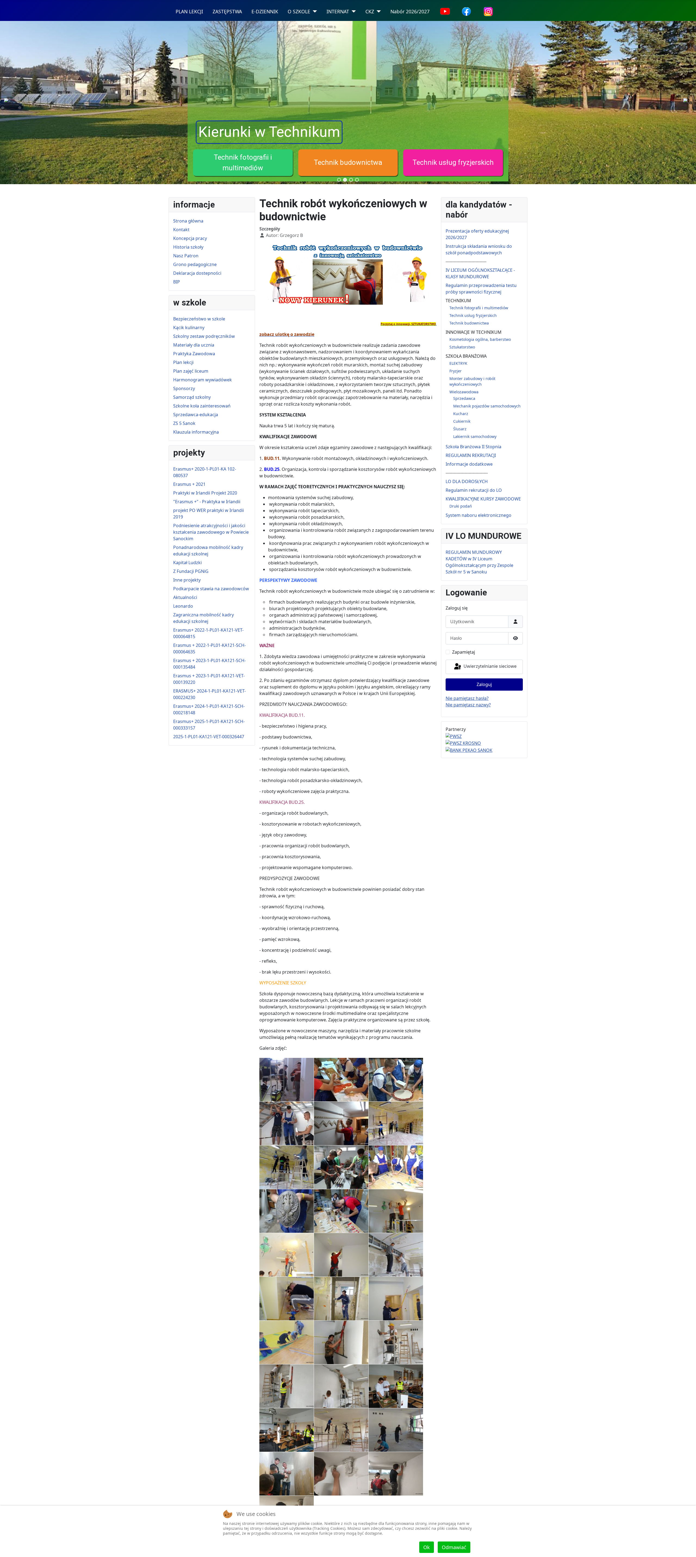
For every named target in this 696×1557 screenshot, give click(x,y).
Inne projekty (187, 580)
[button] (243, 170)
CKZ (369, 11)
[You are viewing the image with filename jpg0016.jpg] (341, 1298)
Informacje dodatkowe (469, 464)
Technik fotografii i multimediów (478, 307)
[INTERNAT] (352, 11)
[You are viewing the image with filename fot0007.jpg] (341, 1167)
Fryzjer (243, 170)
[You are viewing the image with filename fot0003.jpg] (286, 1123)
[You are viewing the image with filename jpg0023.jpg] (396, 1386)
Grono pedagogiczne (195, 264)
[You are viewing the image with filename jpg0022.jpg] (341, 1386)
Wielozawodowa (453, 170)
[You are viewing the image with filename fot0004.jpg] (341, 1123)
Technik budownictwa (469, 323)
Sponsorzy (184, 388)
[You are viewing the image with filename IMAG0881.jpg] (286, 1079)
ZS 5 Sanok (184, 423)
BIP (176, 282)
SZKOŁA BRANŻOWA (466, 356)
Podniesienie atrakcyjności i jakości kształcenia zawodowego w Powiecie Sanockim (211, 532)
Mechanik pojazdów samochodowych (487, 406)
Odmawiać (454, 1547)
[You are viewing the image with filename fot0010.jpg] (341, 1211)
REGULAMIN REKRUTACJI (471, 455)
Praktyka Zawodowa (194, 354)
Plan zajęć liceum (190, 371)
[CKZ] (377, 11)
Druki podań (460, 506)
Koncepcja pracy (190, 238)
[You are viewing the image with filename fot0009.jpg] (286, 1211)
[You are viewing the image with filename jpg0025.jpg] (341, 1430)
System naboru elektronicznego (478, 515)
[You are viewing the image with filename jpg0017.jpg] (396, 1298)
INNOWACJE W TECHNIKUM (474, 332)
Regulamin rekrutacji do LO (474, 490)
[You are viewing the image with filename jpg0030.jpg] (286, 1474)
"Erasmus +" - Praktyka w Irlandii (206, 502)
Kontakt (181, 230)
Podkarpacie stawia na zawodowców (211, 589)
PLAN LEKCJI (189, 11)
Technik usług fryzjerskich (473, 315)
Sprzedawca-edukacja (195, 415)
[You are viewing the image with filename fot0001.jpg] (341, 1079)
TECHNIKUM (458, 301)
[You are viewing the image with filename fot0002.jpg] (396, 1079)
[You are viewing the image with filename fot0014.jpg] (396, 1255)
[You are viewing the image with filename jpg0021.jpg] (286, 1386)
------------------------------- (467, 473)
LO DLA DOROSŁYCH (467, 481)
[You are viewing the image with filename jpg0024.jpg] (286, 1430)
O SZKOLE (299, 11)
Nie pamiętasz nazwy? (468, 705)
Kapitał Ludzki (187, 563)
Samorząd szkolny (192, 397)
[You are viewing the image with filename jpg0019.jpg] (341, 1342)
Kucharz (460, 413)
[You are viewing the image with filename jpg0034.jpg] (341, 1474)
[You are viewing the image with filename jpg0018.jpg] (286, 1342)
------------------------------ (466, 261)
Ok (426, 1547)
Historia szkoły (188, 247)
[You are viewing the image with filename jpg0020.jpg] (396, 1342)
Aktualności (185, 597)
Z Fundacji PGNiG (191, 571)
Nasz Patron (185, 256)
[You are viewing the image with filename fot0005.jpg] (396, 1123)
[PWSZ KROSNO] (463, 743)
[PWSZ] (454, 736)
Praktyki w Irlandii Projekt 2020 (205, 493)
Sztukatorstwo (462, 347)
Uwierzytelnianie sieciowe (489, 666)
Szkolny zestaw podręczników (204, 336)
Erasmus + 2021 (189, 484)
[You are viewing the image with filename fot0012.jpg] (286, 1255)
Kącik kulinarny (188, 327)
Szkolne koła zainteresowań (202, 406)
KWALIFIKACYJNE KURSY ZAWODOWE (483, 499)
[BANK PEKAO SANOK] (469, 750)
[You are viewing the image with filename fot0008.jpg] (396, 1167)
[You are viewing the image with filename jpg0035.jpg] (396, 1474)
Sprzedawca (464, 398)
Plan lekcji (183, 362)
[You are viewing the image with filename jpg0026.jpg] (396, 1430)
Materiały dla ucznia (193, 345)
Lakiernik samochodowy (474, 436)
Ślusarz (460, 428)
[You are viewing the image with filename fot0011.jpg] (396, 1211)
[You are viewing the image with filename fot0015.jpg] (286, 1298)
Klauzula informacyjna (196, 432)
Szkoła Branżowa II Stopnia (473, 447)
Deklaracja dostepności (197, 273)
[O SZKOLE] (313, 11)
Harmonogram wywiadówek (202, 380)
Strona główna (188, 221)
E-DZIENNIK (264, 11)
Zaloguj (484, 684)
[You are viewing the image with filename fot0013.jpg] (341, 1255)
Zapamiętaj (463, 652)
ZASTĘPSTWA (227, 11)
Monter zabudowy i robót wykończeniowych (348, 170)
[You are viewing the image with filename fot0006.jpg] (286, 1167)
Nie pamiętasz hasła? (467, 698)
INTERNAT (338, 11)
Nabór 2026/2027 (410, 11)
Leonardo (183, 606)
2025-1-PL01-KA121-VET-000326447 (208, 737)
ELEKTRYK (458, 363)
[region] (348, 102)
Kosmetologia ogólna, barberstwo (480, 339)
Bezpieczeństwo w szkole (199, 319)
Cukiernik (461, 421)
